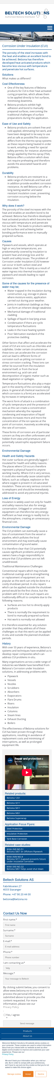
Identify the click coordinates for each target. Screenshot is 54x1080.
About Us (27, 1036)
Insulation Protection (17, 833)
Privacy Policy (8, 1054)
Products (27, 1031)
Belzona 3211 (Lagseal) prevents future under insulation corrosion (26, 859)
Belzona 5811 (13, 808)
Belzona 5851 (13, 813)
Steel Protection (14, 828)
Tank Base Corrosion (17, 838)
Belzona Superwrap (16, 818)
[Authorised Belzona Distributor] (27, 13)
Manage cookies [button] (14, 1074)
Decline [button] (41, 1074)
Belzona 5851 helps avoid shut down (25, 867)
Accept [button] (28, 1074)
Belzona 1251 (13, 797)
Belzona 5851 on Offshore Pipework (24, 850)
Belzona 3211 (13, 802)
